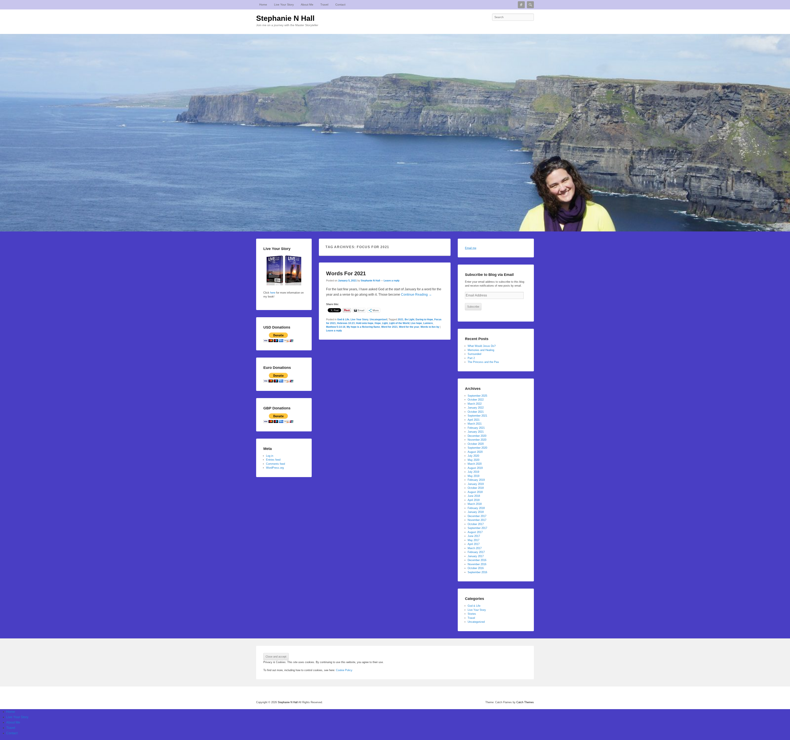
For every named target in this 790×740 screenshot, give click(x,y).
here (272, 292)
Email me (470, 248)
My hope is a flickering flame (363, 326)
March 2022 (475, 403)
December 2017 (477, 516)
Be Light (409, 319)
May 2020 (473, 459)
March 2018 (475, 503)
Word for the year (409, 326)
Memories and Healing (481, 350)
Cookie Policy (344, 670)
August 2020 (475, 451)
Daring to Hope (424, 319)
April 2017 (474, 544)
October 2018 (476, 487)
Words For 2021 (346, 273)
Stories (472, 613)
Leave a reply (392, 280)
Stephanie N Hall (285, 18)
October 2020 (476, 443)
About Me (307, 4)
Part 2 (471, 358)
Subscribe (473, 306)
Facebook (530, 26)
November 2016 (477, 564)
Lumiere (428, 323)
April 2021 (474, 419)
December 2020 (477, 435)
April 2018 (474, 500)
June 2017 (474, 536)
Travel (324, 4)
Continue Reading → (416, 294)
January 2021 (476, 431)
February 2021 (476, 427)
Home (263, 4)
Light (385, 323)
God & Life (343, 319)
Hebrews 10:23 (346, 323)
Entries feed (273, 459)
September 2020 (477, 447)
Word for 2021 (389, 326)
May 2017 (473, 540)
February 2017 (476, 552)
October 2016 (476, 568)
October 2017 (476, 524)
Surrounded (474, 353)
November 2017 (477, 520)
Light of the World (399, 323)
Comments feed (275, 463)
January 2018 (476, 511)
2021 (400, 319)
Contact (340, 4)
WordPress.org (275, 467)
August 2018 (475, 492)
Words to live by (430, 326)
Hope (378, 323)
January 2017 (476, 556)
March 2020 (475, 463)
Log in (269, 455)
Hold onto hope (364, 323)
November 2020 (477, 439)
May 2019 (473, 475)
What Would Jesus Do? (482, 345)
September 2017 (477, 528)
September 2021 (477, 415)
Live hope (416, 323)
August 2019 (475, 467)
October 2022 (476, 399)
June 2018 (474, 495)
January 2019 (476, 484)
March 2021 (475, 423)
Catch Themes (525, 702)
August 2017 (475, 532)
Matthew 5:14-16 (335, 326)
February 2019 (476, 479)
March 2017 (475, 548)
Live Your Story (284, 4)
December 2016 (477, 560)
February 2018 (476, 508)
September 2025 (477, 395)
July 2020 (473, 455)
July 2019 (473, 471)
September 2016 (477, 572)
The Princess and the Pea (483, 362)
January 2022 (476, 407)
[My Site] (395, 132)
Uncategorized (378, 319)
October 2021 (476, 411)
